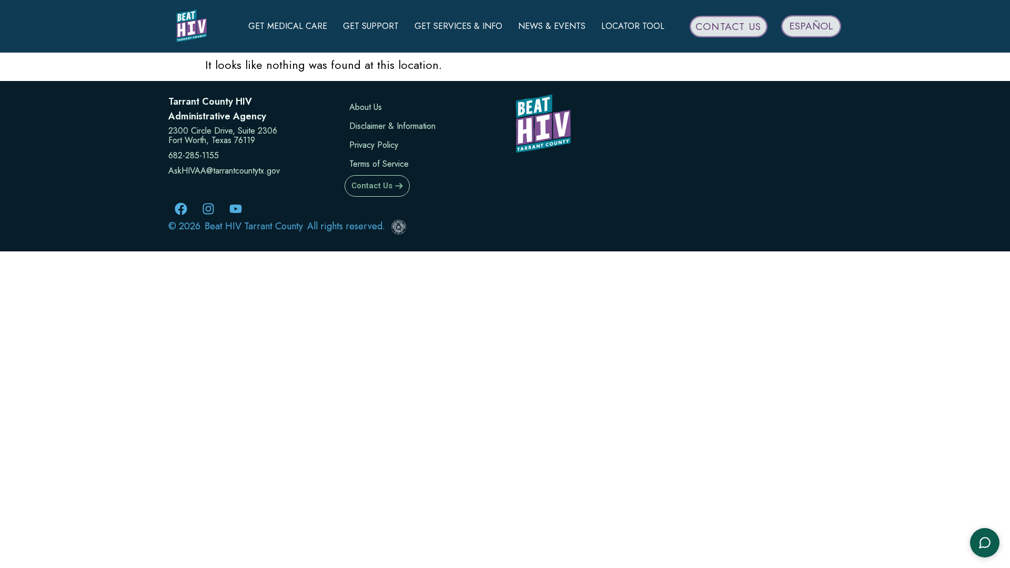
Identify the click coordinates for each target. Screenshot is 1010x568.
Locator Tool (632, 26)
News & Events (551, 26)
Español (811, 26)
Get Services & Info (458, 26)
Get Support (371, 26)
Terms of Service (379, 164)
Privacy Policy (373, 145)
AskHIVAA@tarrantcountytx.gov (224, 171)
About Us (365, 107)
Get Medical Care (287, 26)
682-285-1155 (193, 155)
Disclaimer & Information (392, 126)
